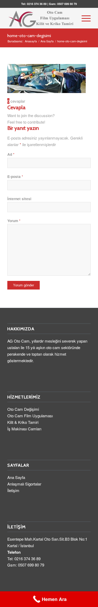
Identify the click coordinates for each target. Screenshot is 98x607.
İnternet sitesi (19, 198)
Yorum (13, 220)
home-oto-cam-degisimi (29, 35)
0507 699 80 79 (67, 4)
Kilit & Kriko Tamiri (22, 422)
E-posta (15, 176)
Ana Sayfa (16, 477)
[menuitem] (83, 18)
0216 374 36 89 (37, 4)
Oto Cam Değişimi (23, 409)
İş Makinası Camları (24, 428)
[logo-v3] (40, 18)
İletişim (13, 490)
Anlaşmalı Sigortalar (24, 484)
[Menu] (83, 18)
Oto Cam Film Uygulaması (30, 415)
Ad (10, 154)
